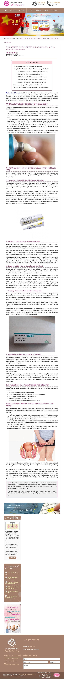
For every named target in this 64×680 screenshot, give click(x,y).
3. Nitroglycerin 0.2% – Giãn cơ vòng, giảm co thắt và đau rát (32, 77)
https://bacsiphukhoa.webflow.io (27, 674)
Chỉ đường (54, 10)
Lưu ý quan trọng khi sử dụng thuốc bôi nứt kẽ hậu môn (29, 85)
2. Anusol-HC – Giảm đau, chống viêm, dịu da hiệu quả (31, 74)
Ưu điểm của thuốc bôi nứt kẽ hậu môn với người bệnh (29, 66)
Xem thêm (12, 557)
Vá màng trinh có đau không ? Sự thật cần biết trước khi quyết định (11, 546)
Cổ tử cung (22, 10)
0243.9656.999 (9, 661)
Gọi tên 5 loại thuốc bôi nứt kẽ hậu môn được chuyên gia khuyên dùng (32, 69)
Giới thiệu (12, 10)
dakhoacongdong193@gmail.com (11, 664)
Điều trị (30, 10)
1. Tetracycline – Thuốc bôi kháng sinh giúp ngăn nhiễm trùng (33, 71)
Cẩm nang (38, 10)
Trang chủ (6, 38)
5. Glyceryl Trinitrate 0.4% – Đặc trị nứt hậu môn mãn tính (32, 82)
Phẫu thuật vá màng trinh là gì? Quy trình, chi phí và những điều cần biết (12, 533)
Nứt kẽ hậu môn (14, 38)
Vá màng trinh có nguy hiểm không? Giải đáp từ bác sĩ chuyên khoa (11, 553)
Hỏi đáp (46, 10)
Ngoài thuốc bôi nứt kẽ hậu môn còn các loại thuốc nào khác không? (32, 87)
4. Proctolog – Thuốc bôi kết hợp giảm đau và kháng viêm (32, 79)
